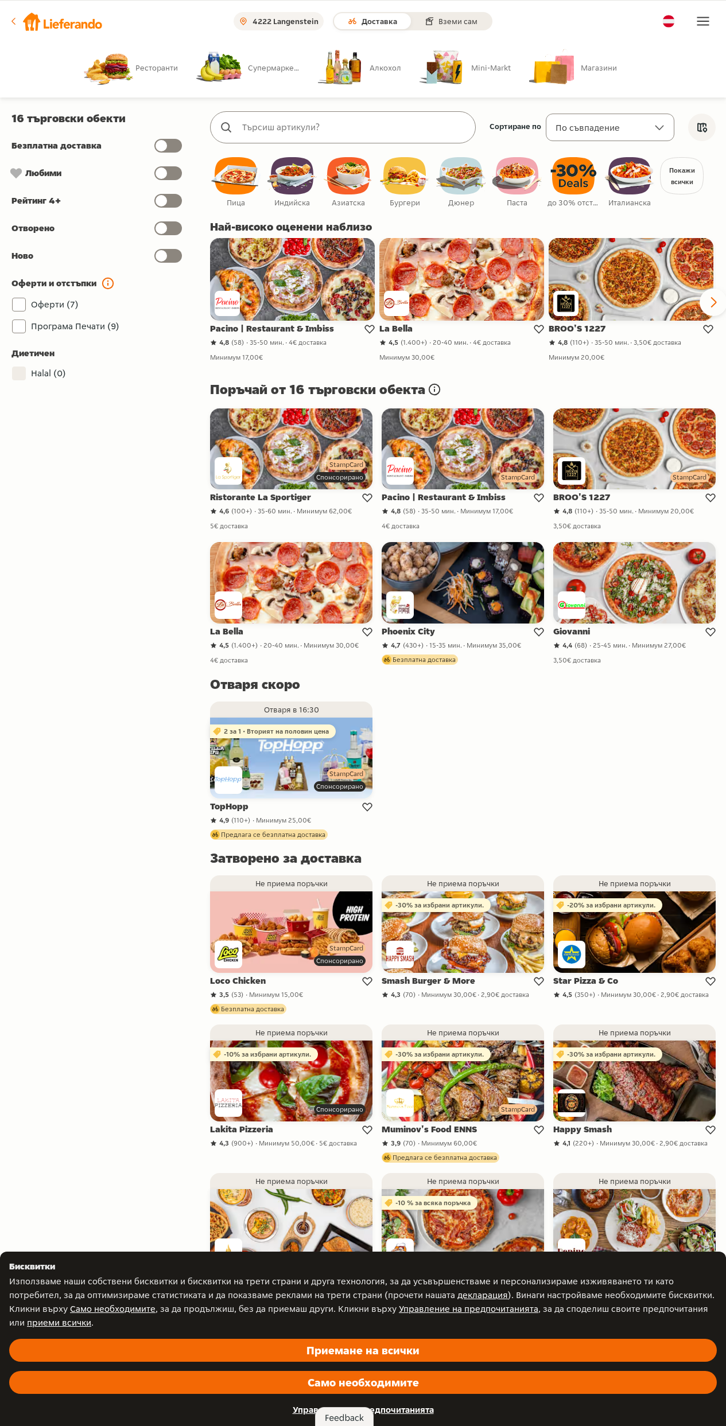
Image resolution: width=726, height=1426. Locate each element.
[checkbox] (236, 182)
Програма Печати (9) (75, 326)
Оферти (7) (55, 304)
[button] (55, 21)
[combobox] (354, 127)
